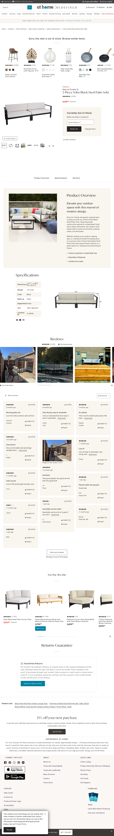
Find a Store (48, 783)
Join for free (57, 732)
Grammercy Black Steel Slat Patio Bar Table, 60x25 (69, 703)
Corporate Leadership (51, 770)
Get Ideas (84, 774)
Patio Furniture (21, 29)
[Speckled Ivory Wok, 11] (84, 70)
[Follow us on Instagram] (14, 762)
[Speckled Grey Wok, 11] (87, 55)
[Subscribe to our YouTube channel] (23, 762)
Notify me (74, 129)
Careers (46, 778)
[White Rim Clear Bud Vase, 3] (47, 70)
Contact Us (8, 797)
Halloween (17, 1)
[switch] (69, 139)
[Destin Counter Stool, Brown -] (13, 55)
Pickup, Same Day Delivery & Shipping (95, 766)
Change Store (90, 129)
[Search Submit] (29, 7)
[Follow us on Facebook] (5, 762)
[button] (57, 7)
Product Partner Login (12, 801)
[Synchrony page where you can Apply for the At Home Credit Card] (93, 796)
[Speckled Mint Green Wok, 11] (87, 70)
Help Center (8, 793)
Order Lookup (85, 762)
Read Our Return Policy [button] (33, 683)
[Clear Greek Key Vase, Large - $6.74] (68, 55)
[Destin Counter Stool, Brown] (7, 70)
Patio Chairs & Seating (36, 29)
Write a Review (13, 395)
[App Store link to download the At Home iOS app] (14, 769)
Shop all (70, 89)
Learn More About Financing (99, 809)
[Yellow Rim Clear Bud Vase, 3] (53, 70)
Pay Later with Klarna (96, 813)
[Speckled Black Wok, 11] (90, 70)
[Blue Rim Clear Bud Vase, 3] (50, 70)
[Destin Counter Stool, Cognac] (10, 70)
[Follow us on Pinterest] (18, 762)
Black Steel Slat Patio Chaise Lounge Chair (31, 703)
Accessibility (9, 805)
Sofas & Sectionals (53, 29)
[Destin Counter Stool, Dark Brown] (13, 70)
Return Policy (85, 770)
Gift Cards (84, 778)
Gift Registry (85, 783)
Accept (9, 830)
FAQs (6, 809)
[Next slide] (111, 385)
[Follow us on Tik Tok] (10, 762)
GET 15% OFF (66, 832)
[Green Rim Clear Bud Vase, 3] (50, 55)
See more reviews (57, 552)
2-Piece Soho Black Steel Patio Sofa (85, 92)
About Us (47, 762)
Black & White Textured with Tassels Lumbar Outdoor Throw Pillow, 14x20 (43, 707)
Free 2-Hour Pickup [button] (27, 1)
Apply (90, 805)
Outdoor (11, 29)
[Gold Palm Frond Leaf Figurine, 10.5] (32, 55)
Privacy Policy (20, 824)
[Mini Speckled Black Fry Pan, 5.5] (105, 55)
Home (4, 29)
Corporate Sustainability (52, 766)
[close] (45, 814)
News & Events (49, 774)
